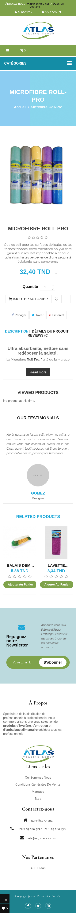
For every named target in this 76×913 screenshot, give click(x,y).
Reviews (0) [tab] (38, 335)
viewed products (38, 392)
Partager (20, 315)
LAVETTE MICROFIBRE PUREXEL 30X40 (56, 565)
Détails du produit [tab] (50, 331)
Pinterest (58, 315)
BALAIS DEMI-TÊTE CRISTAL (19, 565)
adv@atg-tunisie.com (41, 838)
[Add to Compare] (66, 299)
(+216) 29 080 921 (38, 3)
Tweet (39, 315)
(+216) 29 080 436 (54, 829)
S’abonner (52, 662)
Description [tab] (16, 331)
